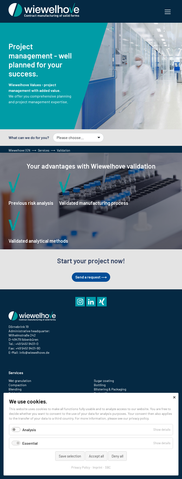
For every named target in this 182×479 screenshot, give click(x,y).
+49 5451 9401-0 (26, 344)
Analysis (29, 429)
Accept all (96, 456)
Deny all (117, 456)
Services (43, 150)
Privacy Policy (80, 467)
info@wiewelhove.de (34, 352)
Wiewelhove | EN (19, 150)
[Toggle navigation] (167, 11)
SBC (108, 467)
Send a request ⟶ (91, 277)
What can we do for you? (29, 137)
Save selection (70, 456)
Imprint (97, 467)
